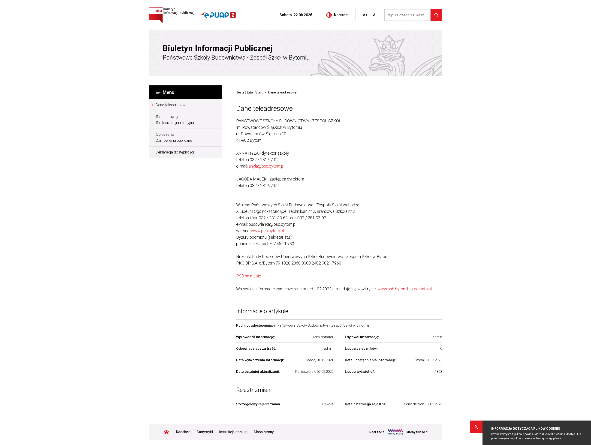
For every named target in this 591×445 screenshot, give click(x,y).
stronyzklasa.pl (417, 432)
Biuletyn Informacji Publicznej (218, 48)
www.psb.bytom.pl (267, 230)
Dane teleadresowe (171, 105)
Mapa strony (264, 432)
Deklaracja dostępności (175, 152)
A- (375, 15)
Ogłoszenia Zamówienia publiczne (174, 137)
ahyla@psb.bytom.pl (267, 166)
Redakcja (183, 432)
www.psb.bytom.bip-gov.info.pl (404, 288)
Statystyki (205, 432)
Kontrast (341, 15)
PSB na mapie (248, 276)
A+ (365, 15)
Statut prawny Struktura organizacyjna (175, 119)
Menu (168, 92)
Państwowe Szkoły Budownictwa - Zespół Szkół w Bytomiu (236, 57)
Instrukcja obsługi (233, 432)
